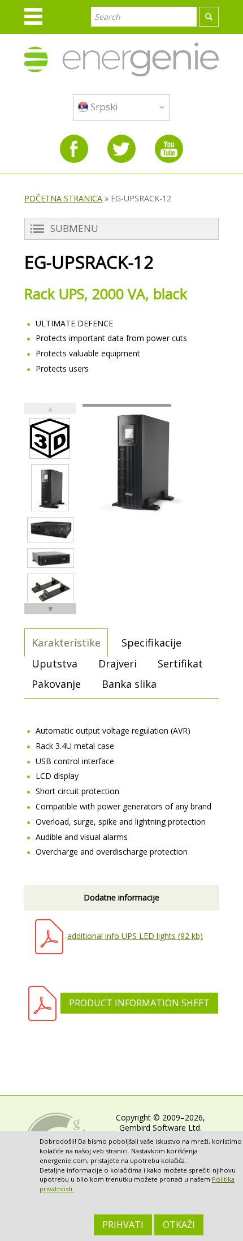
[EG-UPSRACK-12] (50, 487)
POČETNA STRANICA (63, 198)
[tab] (66, 642)
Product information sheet (139, 1003)
